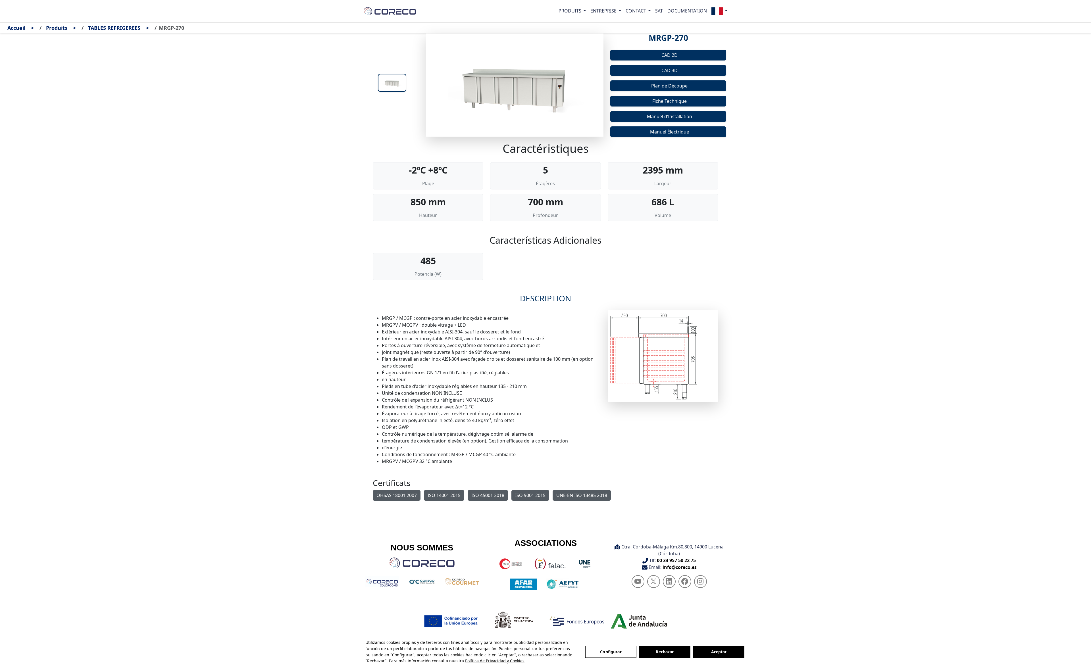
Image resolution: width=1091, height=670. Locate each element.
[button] (719, 11)
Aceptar (719, 651)
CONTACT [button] (636, 11)
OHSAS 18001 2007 (396, 495)
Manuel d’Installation (669, 116)
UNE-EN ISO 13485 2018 (581, 495)
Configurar (610, 651)
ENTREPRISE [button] (604, 11)
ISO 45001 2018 (487, 495)
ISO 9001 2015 (530, 495)
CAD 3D (669, 70)
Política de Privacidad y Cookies (494, 660)
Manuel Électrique (669, 132)
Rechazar (665, 651)
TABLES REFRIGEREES (114, 27)
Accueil (16, 27)
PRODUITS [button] (570, 11)
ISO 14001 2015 (444, 495)
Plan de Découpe (669, 86)
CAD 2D (669, 55)
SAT (659, 11)
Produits (56, 27)
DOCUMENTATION (687, 11)
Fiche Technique (669, 101)
